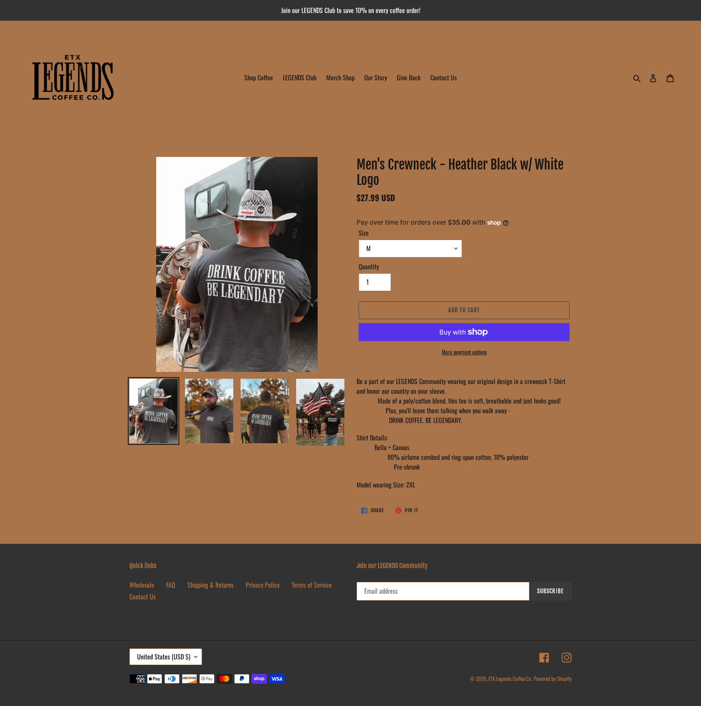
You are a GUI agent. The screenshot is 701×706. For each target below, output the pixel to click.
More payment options (464, 352)
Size (364, 233)
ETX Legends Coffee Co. (510, 678)
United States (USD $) (163, 656)
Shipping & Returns (210, 585)
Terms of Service (312, 585)
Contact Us (142, 596)
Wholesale (141, 585)
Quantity (369, 266)
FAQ (170, 585)
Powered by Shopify (553, 678)
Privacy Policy (263, 585)
